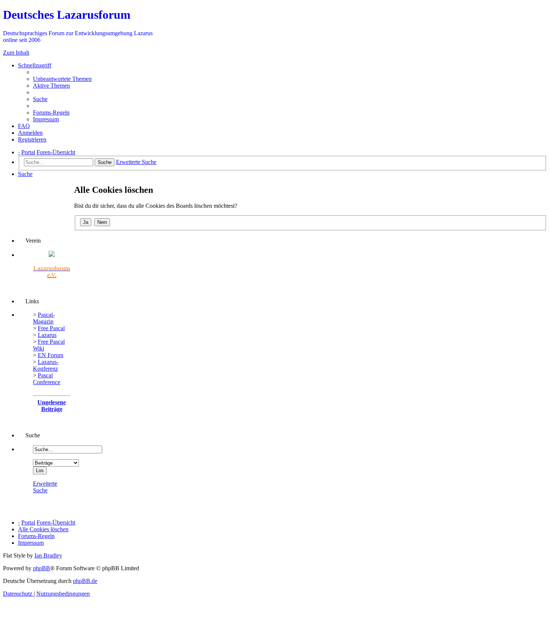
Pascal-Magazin (44, 318)
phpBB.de (85, 581)
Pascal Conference (46, 378)
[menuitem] (62, 79)
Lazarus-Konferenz (45, 365)
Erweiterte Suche (45, 486)
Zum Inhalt (16, 52)
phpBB (41, 568)
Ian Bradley (48, 555)
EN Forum (50, 355)
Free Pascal (51, 328)
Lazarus (47, 335)
